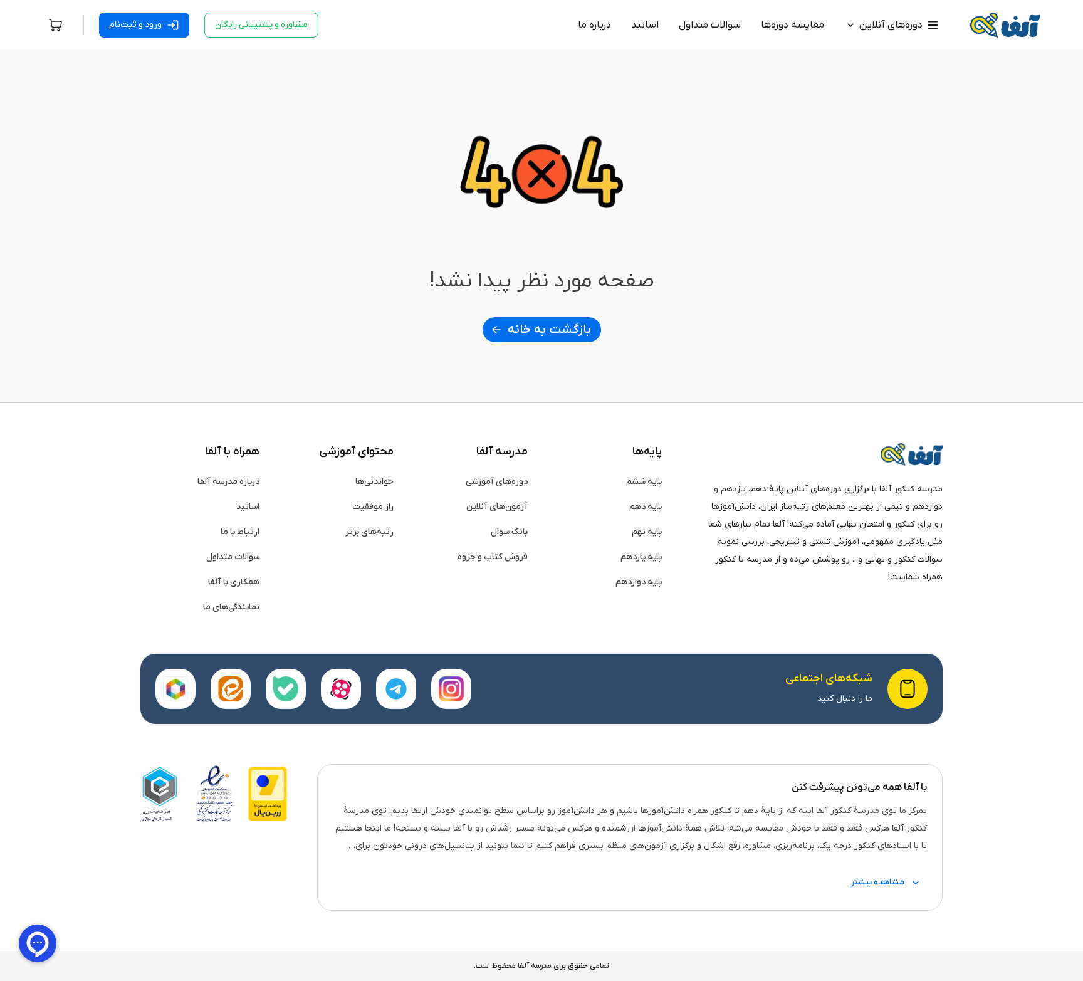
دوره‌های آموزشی (497, 482)
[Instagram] (451, 689)
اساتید (247, 507)
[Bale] (286, 689)
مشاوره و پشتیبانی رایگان (261, 25)
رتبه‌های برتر (369, 532)
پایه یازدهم (641, 557)
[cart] (55, 25)
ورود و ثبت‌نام (135, 25)
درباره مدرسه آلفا (228, 482)
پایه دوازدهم (638, 582)
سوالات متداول (232, 557)
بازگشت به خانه (549, 330)
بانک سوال (509, 532)
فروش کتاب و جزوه (493, 557)
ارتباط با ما (240, 532)
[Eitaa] (231, 689)
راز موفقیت (373, 507)
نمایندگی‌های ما (231, 607)
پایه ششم (644, 482)
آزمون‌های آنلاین (497, 507)
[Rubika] (175, 689)
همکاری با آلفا (233, 582)
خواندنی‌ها (374, 482)
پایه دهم (645, 507)
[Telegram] (396, 689)
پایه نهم (647, 532)
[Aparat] (341, 689)
